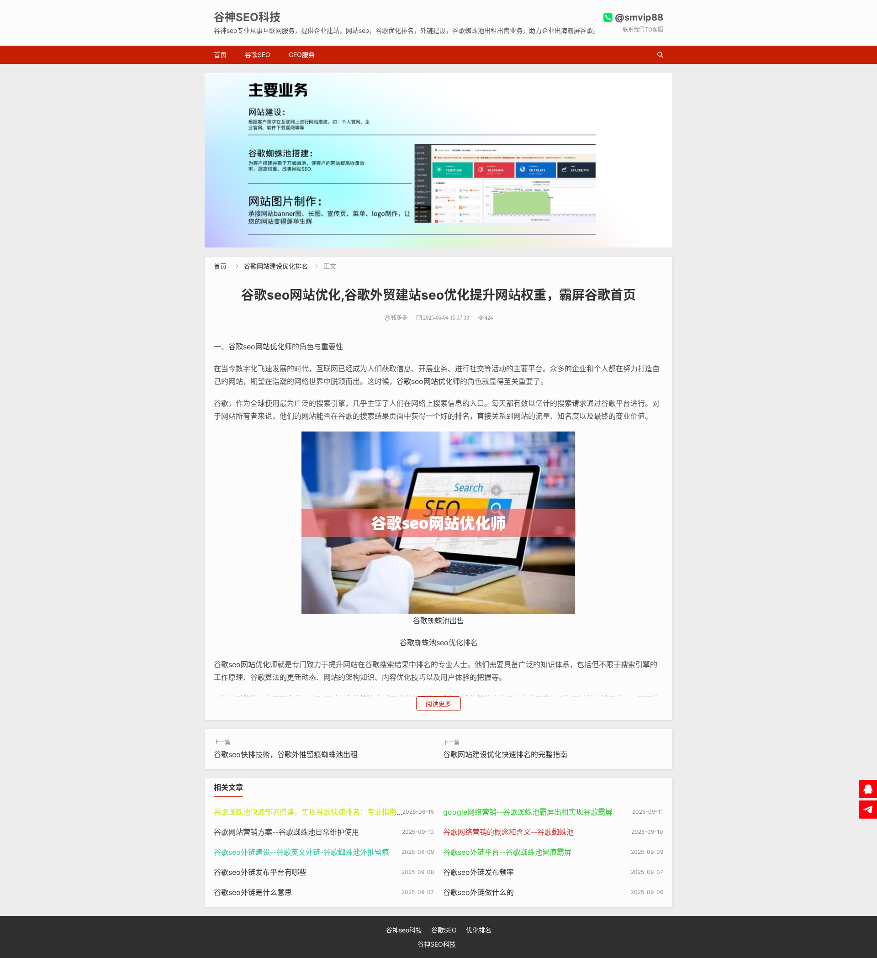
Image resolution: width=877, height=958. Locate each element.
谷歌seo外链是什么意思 (253, 892)
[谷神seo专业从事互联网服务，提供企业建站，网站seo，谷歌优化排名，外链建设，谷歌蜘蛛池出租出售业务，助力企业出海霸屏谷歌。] (438, 160)
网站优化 (270, 346)
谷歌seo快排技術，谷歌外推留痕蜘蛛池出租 (286, 754)
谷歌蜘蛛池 (418, 642)
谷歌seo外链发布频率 (478, 872)
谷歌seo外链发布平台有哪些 (260, 872)
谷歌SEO (257, 54)
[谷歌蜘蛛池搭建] (438, 522)
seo (442, 642)
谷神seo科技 (404, 930)
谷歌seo (241, 346)
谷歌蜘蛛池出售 (438, 620)
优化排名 (478, 930)
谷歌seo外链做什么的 (478, 892)
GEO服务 (302, 54)
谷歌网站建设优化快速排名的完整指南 (505, 754)
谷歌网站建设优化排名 (276, 266)
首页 (220, 54)
